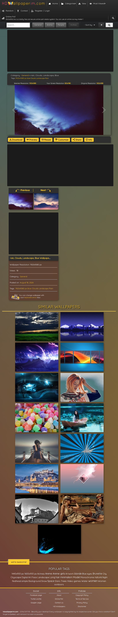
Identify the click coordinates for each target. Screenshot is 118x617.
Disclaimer (82, 606)
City (104, 573)
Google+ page (36, 603)
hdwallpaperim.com (10, 611)
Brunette (97, 573)
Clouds (35, 288)
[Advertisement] (60, 51)
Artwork (69, 573)
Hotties (74, 25)
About (59, 595)
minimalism (66, 577)
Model (76, 577)
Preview (33, 139)
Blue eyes (87, 573)
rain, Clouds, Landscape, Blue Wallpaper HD (32, 258)
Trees (64, 581)
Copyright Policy (82, 595)
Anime (50, 25)
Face (34, 577)
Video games (74, 581)
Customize (62, 139)
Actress (41, 573)
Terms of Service (82, 599)
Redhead (16, 581)
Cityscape (16, 577)
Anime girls (59, 573)
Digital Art (26, 577)
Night (104, 577)
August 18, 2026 (27, 282)
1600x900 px (30, 573)
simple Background (31, 581)
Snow (44, 581)
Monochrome (87, 577)
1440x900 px (18, 573)
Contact (13, 614)
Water (84, 581)
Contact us (59, 603)
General (38, 25)
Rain (51, 288)
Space (50, 580)
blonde (78, 573)
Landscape (43, 288)
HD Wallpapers (59, 606)
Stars (57, 581)
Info (90, 139)
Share (78, 139)
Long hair (55, 577)
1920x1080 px (21, 288)
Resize (47, 139)
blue (29, 288)
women (92, 581)
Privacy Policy (82, 603)
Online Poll (59, 599)
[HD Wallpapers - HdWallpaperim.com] (23, 3)
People (61, 25)
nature (98, 577)
